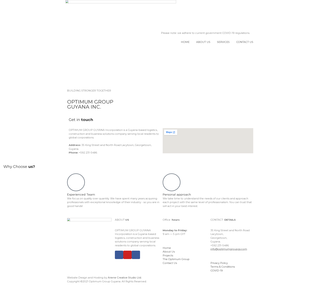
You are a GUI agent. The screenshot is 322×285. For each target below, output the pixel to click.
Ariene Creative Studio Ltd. (125, 277)
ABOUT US (203, 42)
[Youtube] (127, 255)
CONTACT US (244, 42)
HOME (185, 42)
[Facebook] (119, 255)
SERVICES (223, 42)
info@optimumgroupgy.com (228, 249)
